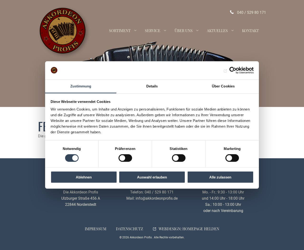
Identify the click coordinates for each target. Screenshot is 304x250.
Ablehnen (84, 177)
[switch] (125, 158)
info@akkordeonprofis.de (157, 198)
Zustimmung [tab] (80, 86)
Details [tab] (152, 86)
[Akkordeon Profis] (64, 32)
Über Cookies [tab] (223, 86)
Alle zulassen (220, 177)
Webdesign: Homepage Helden (189, 228)
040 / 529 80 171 (251, 12)
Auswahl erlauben (152, 177)
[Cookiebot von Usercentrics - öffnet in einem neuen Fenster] (233, 70)
